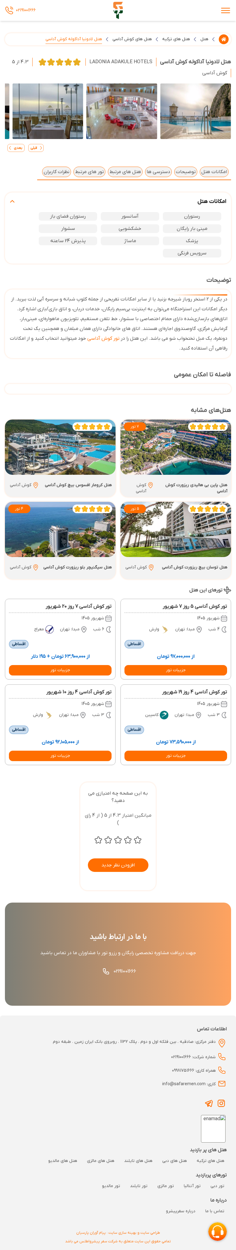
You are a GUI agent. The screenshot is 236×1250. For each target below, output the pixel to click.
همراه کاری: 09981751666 (194, 1071)
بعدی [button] (18, 147)
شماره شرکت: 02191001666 (193, 1057)
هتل (204, 39)
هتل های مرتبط (125, 172)
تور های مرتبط (89, 172)
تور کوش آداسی (103, 338)
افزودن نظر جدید (118, 865)
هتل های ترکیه (176, 39)
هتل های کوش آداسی (132, 39)
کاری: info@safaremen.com (189, 1084)
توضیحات (186, 172)
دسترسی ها (158, 172)
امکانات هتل (214, 172)
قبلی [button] (33, 147)
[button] (175, 670)
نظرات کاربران (56, 172)
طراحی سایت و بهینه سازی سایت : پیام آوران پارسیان (118, 1232)
